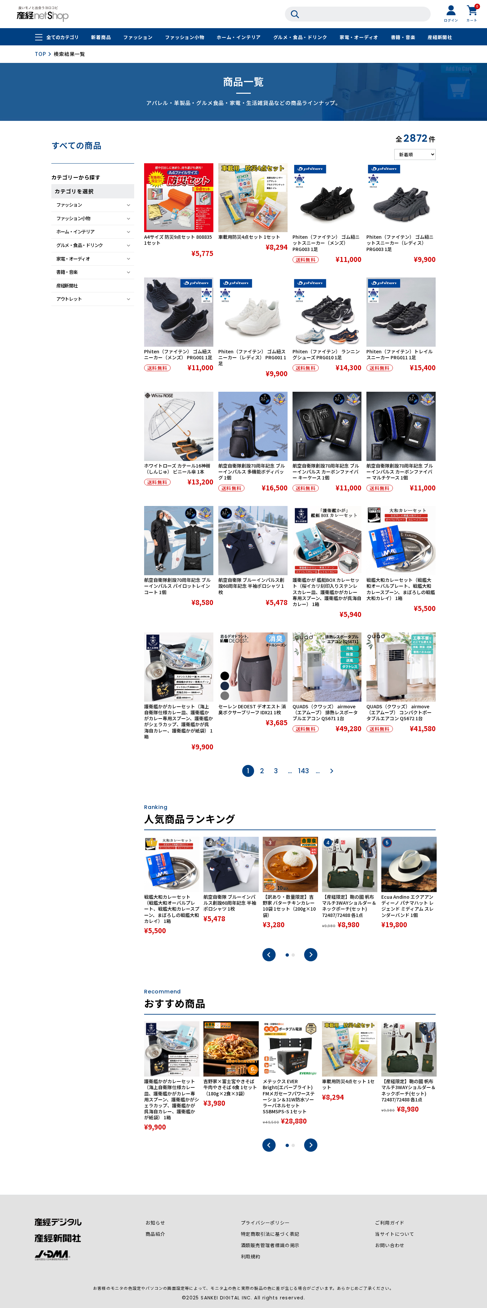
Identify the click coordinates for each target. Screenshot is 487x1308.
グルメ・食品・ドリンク (300, 37)
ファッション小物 (184, 37)
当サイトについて (394, 1234)
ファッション (138, 37)
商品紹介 (155, 1234)
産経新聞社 (440, 37)
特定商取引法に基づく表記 (270, 1234)
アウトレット (68, 298)
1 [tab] (287, 955)
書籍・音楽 (403, 37)
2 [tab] (293, 955)
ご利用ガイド (390, 1222)
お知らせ (155, 1222)
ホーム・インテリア (239, 37)
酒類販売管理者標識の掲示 (270, 1245)
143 (303, 771)
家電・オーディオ (359, 37)
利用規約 (250, 1256)
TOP (40, 53)
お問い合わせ (390, 1245)
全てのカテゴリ (62, 37)
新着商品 (101, 37)
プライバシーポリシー (265, 1222)
